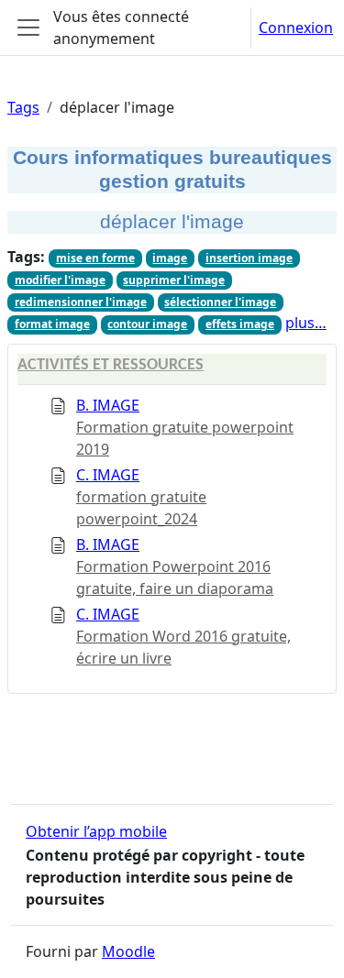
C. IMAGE (107, 475)
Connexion (296, 27)
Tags (23, 107)
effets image (239, 324)
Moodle (128, 951)
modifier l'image (60, 280)
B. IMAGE (107, 405)
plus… (306, 323)
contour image (147, 324)
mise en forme (95, 258)
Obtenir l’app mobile (96, 831)
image (169, 258)
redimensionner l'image (81, 302)
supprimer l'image (174, 280)
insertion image (249, 258)
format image (52, 324)
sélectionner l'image (220, 302)
